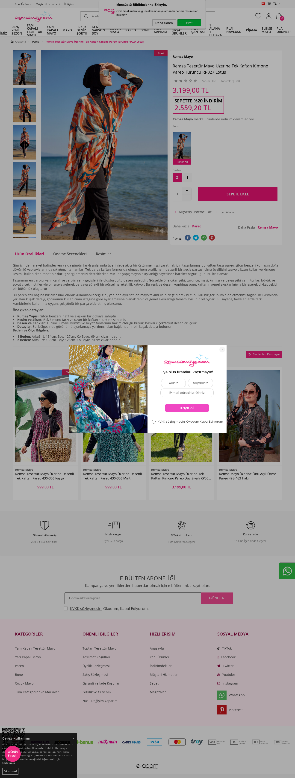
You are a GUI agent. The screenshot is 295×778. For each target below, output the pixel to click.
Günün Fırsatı (13, 754)
